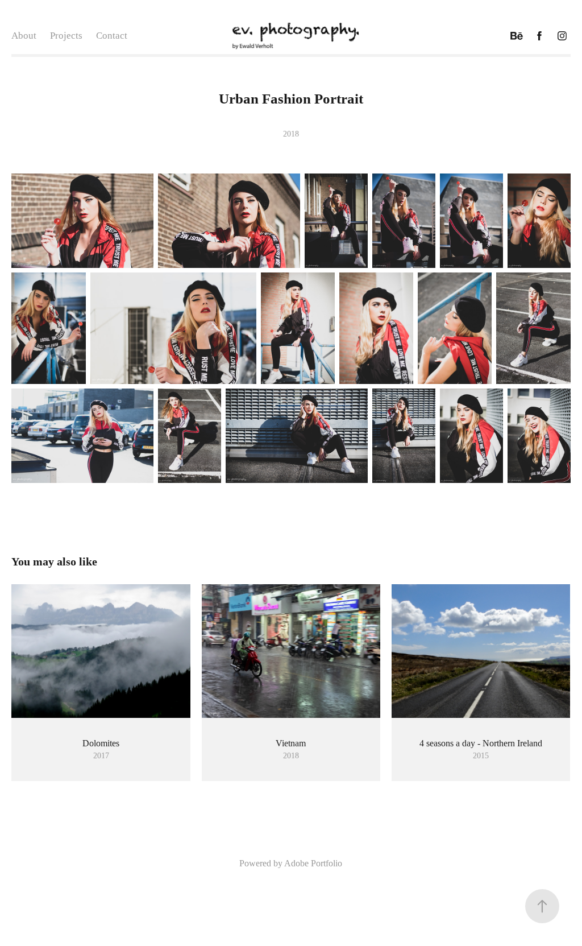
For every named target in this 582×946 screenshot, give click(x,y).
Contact (111, 35)
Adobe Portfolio (313, 863)
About (23, 35)
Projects (66, 35)
